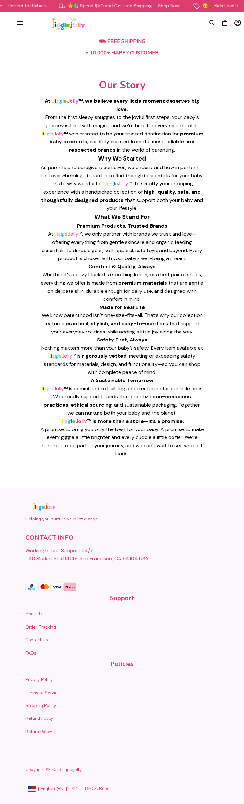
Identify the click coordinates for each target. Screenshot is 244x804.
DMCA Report (99, 789)
